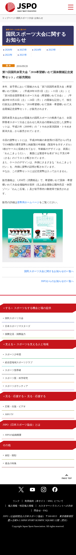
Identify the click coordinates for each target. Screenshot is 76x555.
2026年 (8, 49)
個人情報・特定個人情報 (20, 506)
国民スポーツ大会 (24, 18)
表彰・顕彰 (10, 455)
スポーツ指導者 (13, 370)
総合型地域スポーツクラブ (19, 362)
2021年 (23, 55)
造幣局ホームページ (28, 202)
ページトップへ (67, 476)
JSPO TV (9, 414)
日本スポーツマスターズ (17, 326)
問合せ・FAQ (40, 510)
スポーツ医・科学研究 (16, 378)
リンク (16, 501)
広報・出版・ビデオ (15, 406)
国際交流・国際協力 (15, 334)
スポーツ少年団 (13, 354)
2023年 (52, 49)
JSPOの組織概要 (13, 435)
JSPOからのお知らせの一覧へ (57, 281)
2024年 (37, 49)
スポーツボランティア (16, 386)
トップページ (8, 18)
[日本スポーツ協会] (21, 7)
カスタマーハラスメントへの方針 (56, 506)
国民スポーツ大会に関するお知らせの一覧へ (49, 271)
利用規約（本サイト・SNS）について (44, 501)
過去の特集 (10, 463)
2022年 (8, 55)
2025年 (23, 49)
